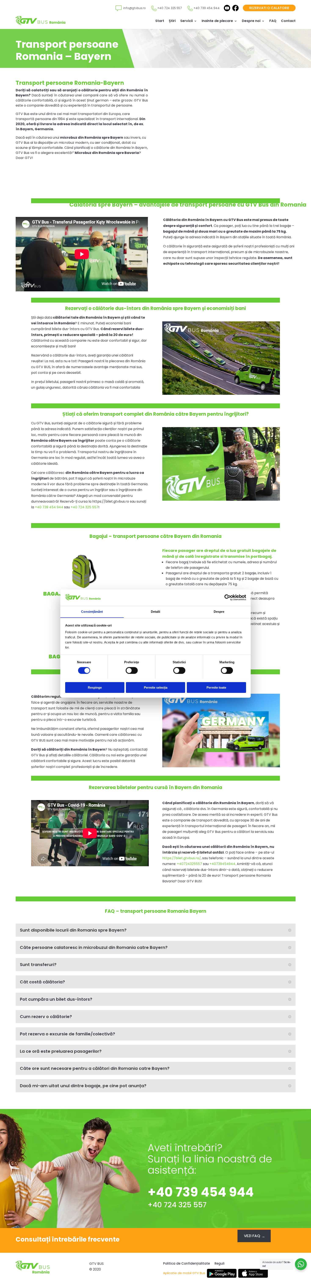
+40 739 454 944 (49, 507)
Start (159, 20)
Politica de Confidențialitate (186, 1264)
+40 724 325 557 (84, 507)
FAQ (272, 20)
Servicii (186, 20)
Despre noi (251, 20)
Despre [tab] (219, 611)
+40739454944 (222, 863)
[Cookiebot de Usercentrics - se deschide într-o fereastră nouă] (227, 597)
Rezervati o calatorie (269, 7)
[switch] (132, 670)
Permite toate (216, 687)
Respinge (95, 687)
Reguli (219, 1264)
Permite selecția (155, 687)
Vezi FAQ (252, 1235)
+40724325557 (189, 863)
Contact (288, 20)
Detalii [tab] (155, 611)
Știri (172, 20)
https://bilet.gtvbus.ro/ (181, 858)
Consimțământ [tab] (92, 611)
